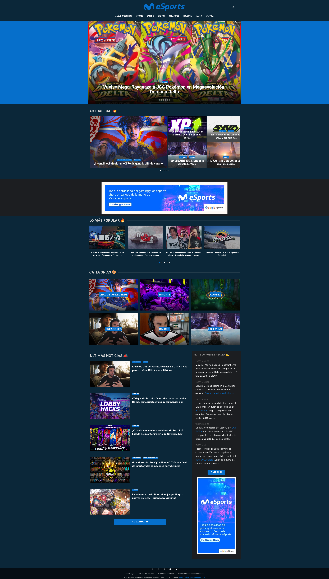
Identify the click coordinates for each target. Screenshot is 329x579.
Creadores (174, 16)
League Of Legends (123, 16)
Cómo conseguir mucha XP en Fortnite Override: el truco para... (187, 134)
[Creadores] (113, 329)
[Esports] (164, 295)
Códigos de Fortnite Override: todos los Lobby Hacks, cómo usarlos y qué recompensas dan (159, 400)
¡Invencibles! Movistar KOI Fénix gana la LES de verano (128, 163)
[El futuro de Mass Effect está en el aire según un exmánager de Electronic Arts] (226, 155)
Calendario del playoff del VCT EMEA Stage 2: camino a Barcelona (164, 91)
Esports (139, 16)
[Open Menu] (237, 7)
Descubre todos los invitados (219, 393)
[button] (93, 62)
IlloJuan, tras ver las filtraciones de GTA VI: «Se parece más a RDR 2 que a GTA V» (159, 368)
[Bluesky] (176, 569)
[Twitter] (158, 569)
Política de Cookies (146, 573)
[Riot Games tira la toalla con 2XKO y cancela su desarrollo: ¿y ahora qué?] (226, 129)
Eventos (161, 16)
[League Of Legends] (113, 295)
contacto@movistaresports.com (191, 573)
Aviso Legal (129, 573)
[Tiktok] (152, 569)
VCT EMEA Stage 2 (205, 459)
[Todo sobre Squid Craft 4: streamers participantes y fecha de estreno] (145, 237)
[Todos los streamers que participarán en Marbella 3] (222, 237)
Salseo (199, 16)
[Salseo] (164, 329)
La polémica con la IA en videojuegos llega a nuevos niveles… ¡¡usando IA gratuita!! (157, 496)
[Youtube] (170, 569)
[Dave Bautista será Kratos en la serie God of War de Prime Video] (187, 155)
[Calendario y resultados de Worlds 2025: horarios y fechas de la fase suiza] (107, 237)
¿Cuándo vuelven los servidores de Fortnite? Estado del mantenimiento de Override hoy (157, 432)
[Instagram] (164, 569)
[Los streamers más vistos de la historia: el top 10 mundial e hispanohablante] (184, 237)
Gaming (150, 16)
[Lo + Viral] (215, 329)
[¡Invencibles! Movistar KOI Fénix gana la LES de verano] (128, 142)
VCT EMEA (201, 410)
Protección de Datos (166, 573)
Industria (187, 16)
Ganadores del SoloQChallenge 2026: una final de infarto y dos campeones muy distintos (159, 464)
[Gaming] (215, 295)
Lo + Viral (210, 16)
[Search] (233, 7)
